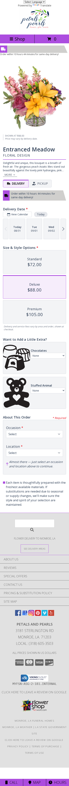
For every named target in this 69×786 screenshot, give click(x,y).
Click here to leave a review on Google (34, 692)
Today (41, 214)
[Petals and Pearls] (34, 29)
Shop (20, 39)
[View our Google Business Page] (25, 615)
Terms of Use (34, 752)
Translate (45, 5)
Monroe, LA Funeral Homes (34, 720)
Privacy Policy (18, 746)
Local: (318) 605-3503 (34, 643)
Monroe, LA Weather (17, 727)
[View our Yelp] (51, 615)
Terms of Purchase (45, 746)
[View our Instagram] (31, 615)
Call (13, 782)
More (8, 174)
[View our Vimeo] (44, 615)
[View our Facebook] (18, 615)
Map (36, 782)
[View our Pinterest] (38, 615)
